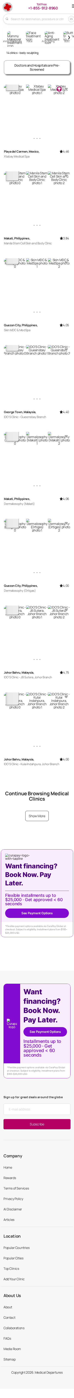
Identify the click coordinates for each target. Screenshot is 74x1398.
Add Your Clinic (14, 1279)
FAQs (7, 1338)
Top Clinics (11, 1268)
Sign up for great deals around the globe (33, 1097)
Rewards (9, 1178)
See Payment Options (36, 913)
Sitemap (9, 1359)
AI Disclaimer (12, 1209)
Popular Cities (13, 1258)
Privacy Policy (13, 1198)
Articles (8, 1219)
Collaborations (13, 1328)
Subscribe (37, 1124)
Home (7, 1167)
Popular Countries (16, 1247)
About (7, 1307)
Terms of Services (16, 1188)
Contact (9, 1317)
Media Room (12, 1349)
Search (7, 19)
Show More (37, 816)
